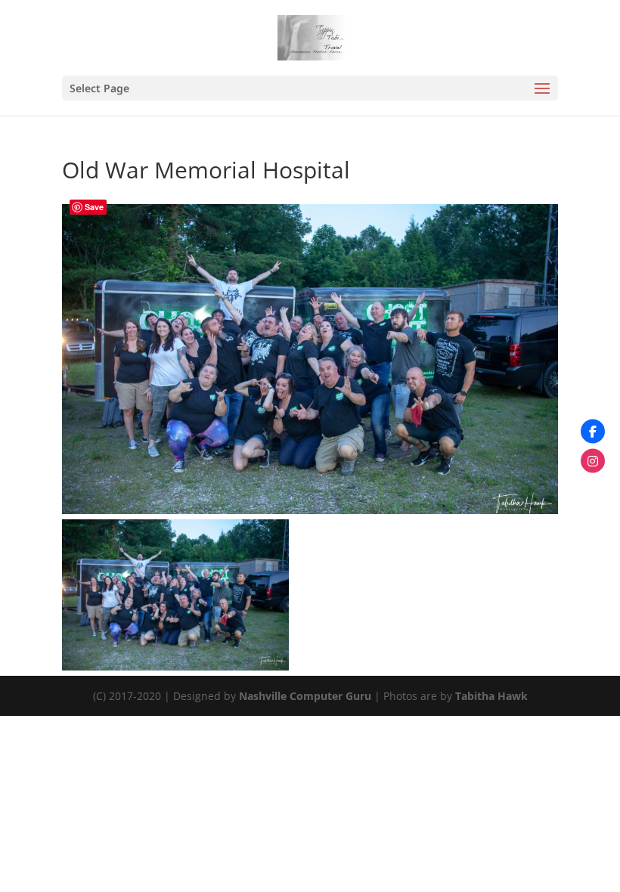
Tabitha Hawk (491, 696)
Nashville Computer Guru (306, 696)
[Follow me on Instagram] (593, 461)
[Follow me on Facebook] (593, 432)
